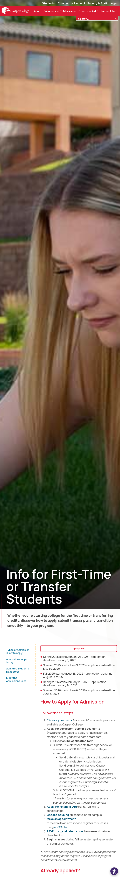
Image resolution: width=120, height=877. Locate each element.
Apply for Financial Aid (62, 806)
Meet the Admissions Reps (16, 679)
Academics (52, 11)
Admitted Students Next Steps (17, 670)
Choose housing (58, 815)
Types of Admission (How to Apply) (17, 651)
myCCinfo (60, 827)
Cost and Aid (88, 11)
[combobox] (95, 18)
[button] (114, 871)
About (37, 11)
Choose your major (59, 720)
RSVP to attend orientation (65, 831)
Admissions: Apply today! (17, 660)
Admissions (69, 11)
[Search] (116, 18)
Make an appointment (61, 819)
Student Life (107, 11)
